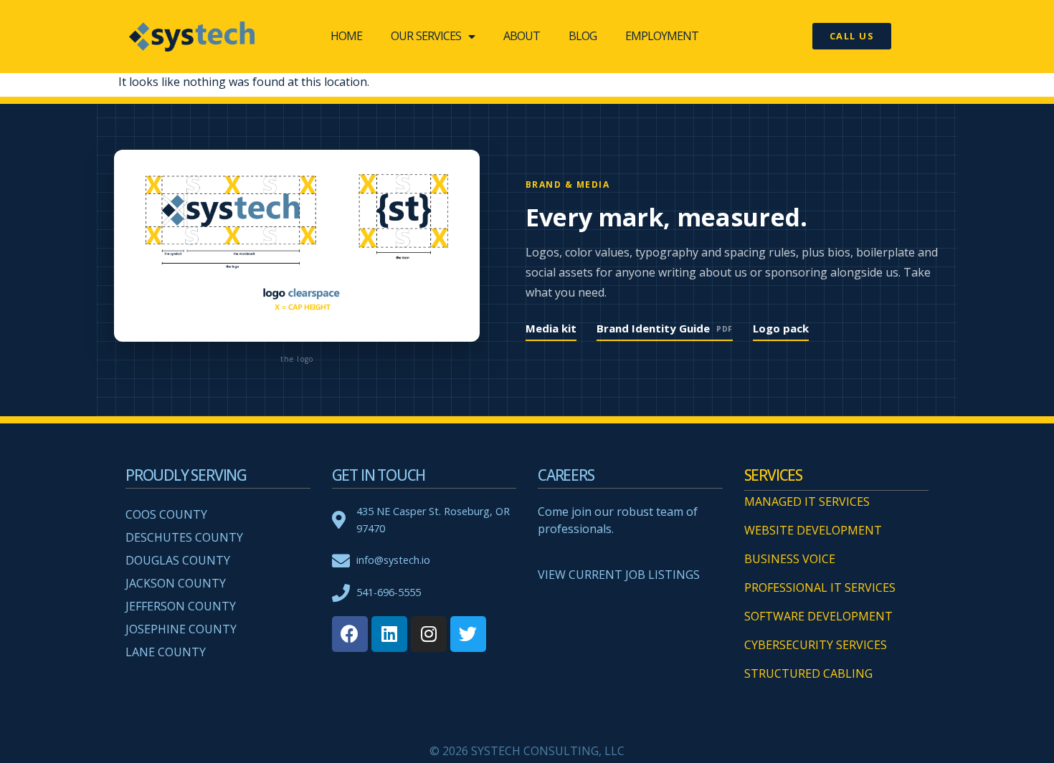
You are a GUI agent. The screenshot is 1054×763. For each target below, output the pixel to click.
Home (346, 36)
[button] (852, 36)
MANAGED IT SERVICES (807, 501)
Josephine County (181, 629)
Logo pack (781, 328)
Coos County (166, 514)
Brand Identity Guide (665, 328)
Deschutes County (184, 537)
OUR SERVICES (426, 36)
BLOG (583, 36)
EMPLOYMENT (661, 36)
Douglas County (177, 560)
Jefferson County (180, 606)
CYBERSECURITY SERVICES (815, 645)
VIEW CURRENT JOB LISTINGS (619, 574)
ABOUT (521, 36)
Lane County (165, 652)
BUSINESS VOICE (789, 559)
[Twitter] (468, 634)
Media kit (551, 328)
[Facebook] (350, 634)
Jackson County (175, 583)
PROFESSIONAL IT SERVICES (820, 587)
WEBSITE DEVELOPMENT (813, 530)
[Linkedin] (389, 634)
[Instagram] (429, 634)
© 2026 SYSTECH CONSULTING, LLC (527, 751)
